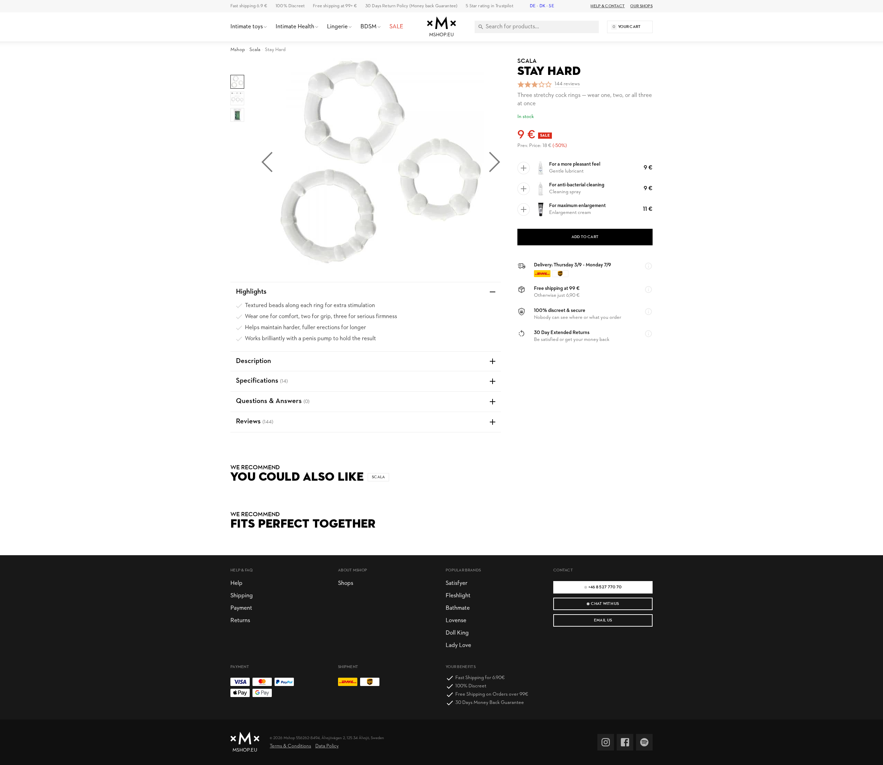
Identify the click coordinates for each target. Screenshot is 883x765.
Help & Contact (608, 6)
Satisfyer (456, 583)
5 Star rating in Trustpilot (489, 6)
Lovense (456, 621)
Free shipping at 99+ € (335, 6)
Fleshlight (458, 596)
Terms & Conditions (290, 746)
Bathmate (458, 608)
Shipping (241, 596)
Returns (240, 621)
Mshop (237, 49)
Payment (241, 608)
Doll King (457, 633)
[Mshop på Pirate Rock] (644, 742)
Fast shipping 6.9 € (248, 6)
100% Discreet (290, 6)
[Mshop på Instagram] (605, 742)
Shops (345, 583)
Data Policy (327, 746)
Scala (254, 49)
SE (551, 6)
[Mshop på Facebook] (625, 742)
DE (533, 6)
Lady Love (458, 645)
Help (236, 583)
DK (542, 6)
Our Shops (641, 6)
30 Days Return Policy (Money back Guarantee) (411, 6)
